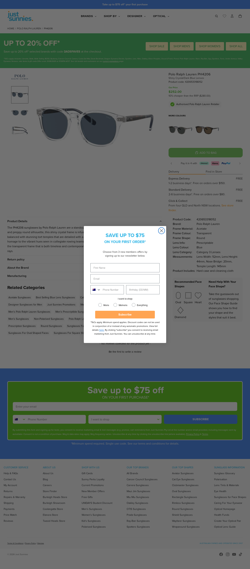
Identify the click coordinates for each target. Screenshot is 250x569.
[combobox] (96, 289)
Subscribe (125, 314)
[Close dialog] (161, 230)
